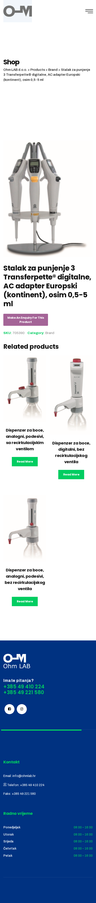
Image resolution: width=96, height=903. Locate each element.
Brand (49, 333)
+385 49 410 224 (32, 785)
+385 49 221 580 (24, 793)
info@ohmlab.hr (24, 776)
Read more (25, 461)
